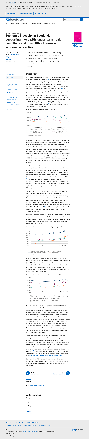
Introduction (10, 77)
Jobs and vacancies (42, 425)
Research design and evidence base (12, 84)
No (29, 402)
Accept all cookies (11, 13)
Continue (29, 411)
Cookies (25, 425)
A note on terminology (12, 89)
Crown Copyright (32, 425)
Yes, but (30, 406)
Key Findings (10, 92)
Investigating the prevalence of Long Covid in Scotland (45, 356)
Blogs (53, 23)
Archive (14, 425)
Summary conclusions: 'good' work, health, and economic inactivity (12, 97)
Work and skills (9, 59)
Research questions (11, 80)
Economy (10, 57)
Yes (29, 398)
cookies (12, 3)
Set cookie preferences (41, 13)
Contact (19, 425)
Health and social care (17, 57)
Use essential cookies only (25, 13)
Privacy (49, 425)
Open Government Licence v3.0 (29, 431)
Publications (24, 23)
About (7, 23)
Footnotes (9, 109)
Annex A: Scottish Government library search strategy (13, 104)
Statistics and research (35, 23)
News (17, 23)
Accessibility (8, 425)
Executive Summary (11, 74)
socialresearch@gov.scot (37, 385)
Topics (12, 23)
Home (7, 27)
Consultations (46, 23)
